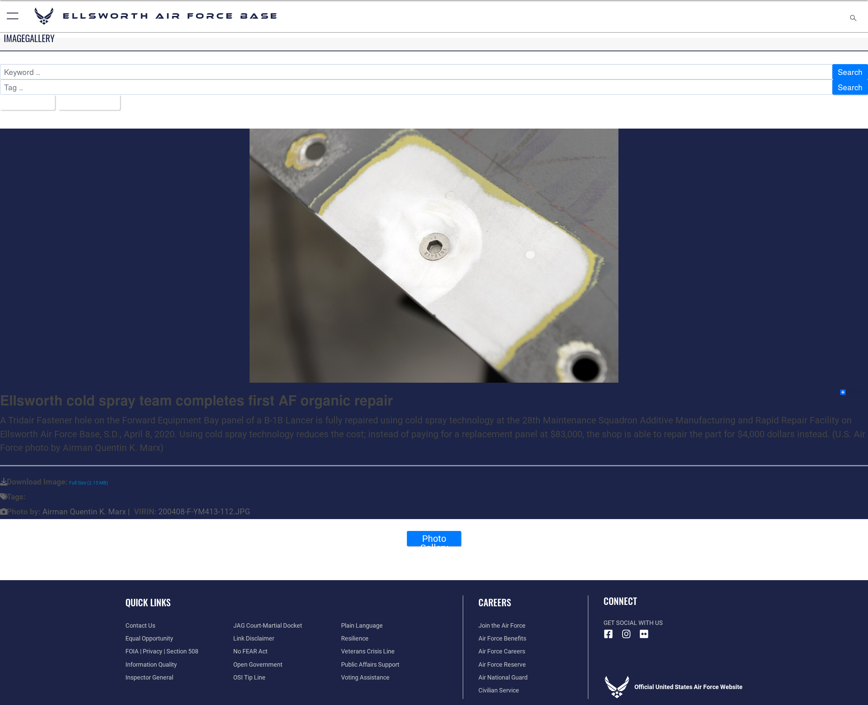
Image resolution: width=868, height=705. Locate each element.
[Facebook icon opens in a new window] (609, 634)
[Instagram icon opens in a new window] (626, 634)
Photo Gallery (434, 539)
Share (857, 392)
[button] (11, 16)
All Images (24, 102)
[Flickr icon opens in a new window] (644, 634)
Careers (494, 602)
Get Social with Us (633, 622)
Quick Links (148, 602)
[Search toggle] (854, 16)
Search (850, 71)
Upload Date (86, 102)
